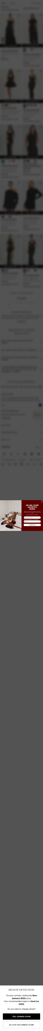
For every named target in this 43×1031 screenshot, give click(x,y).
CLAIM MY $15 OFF (32, 524)
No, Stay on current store (21, 1025)
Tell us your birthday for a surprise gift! (31, 519)
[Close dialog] (42, 501)
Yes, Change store (21, 1016)
